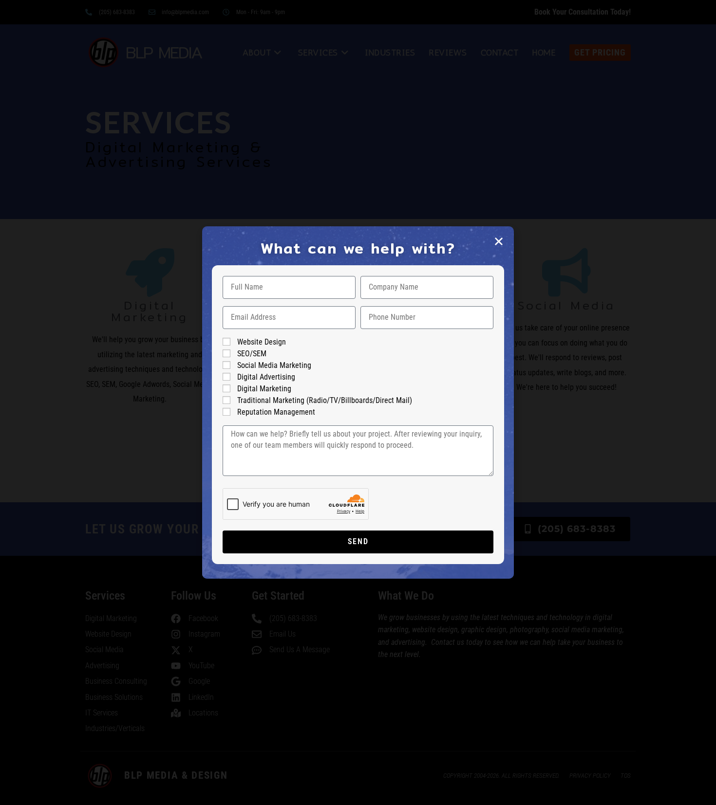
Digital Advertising (266, 377)
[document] (358, 402)
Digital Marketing (264, 388)
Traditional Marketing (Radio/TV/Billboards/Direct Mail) (324, 400)
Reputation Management (276, 412)
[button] (498, 241)
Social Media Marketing (274, 365)
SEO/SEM (251, 353)
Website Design (261, 342)
